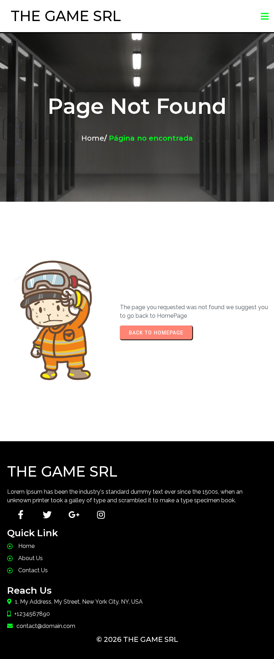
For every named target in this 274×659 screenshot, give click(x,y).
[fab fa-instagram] (101, 514)
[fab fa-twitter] (47, 514)
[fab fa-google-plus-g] (74, 514)
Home (92, 138)
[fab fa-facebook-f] (20, 514)
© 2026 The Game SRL (137, 639)
